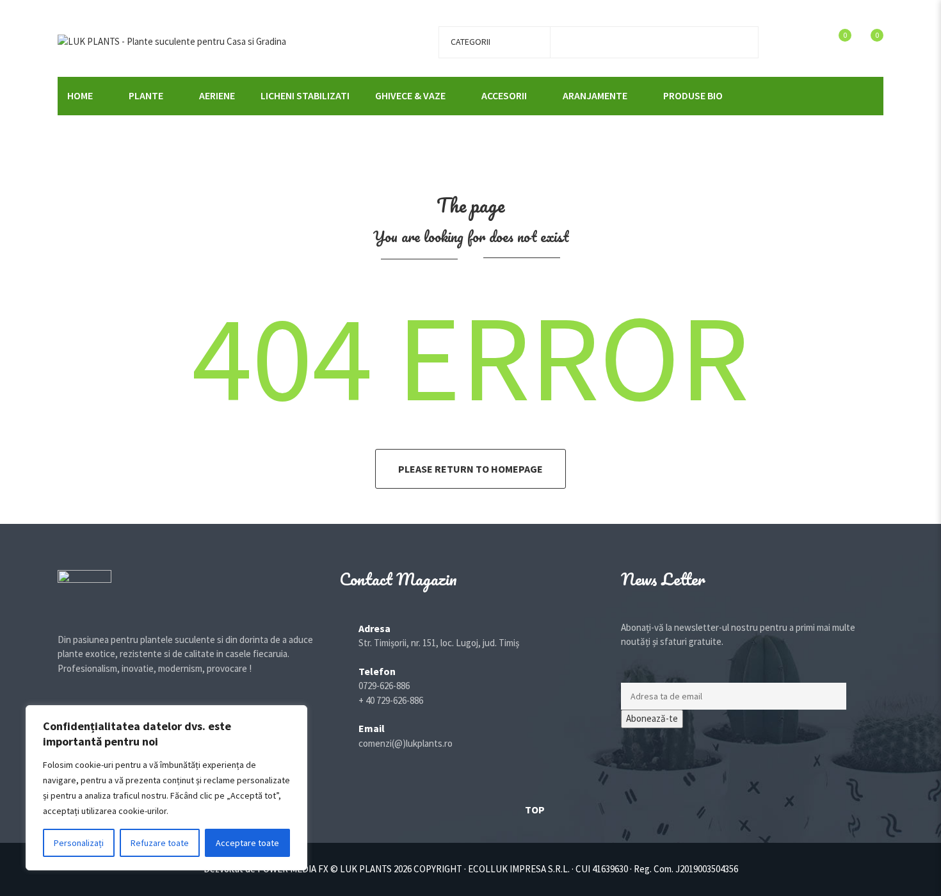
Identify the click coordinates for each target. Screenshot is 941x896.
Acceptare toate (247, 843)
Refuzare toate (160, 843)
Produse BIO (693, 95)
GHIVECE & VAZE (410, 95)
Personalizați (79, 843)
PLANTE (146, 95)
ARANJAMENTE (595, 95)
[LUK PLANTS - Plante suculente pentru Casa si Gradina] (172, 41)
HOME (80, 95)
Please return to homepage (470, 468)
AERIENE (217, 95)
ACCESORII (504, 95)
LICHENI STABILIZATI (305, 95)
